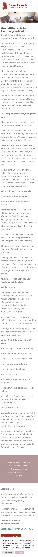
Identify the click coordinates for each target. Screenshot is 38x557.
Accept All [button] (20, 552)
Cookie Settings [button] (8, 552)
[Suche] (32, 6)
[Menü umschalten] (36, 6)
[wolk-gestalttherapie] (14, 6)
